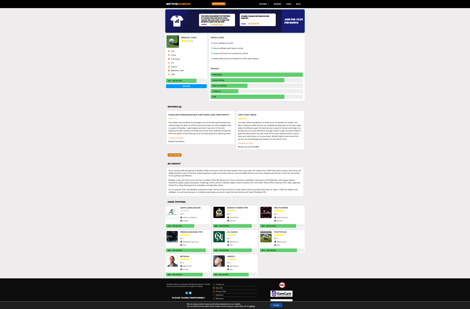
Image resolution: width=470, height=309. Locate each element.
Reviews (277, 4)
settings (252, 306)
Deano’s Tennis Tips (237, 208)
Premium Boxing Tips (191, 232)
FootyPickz (280, 232)
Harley (231, 256)
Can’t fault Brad (247, 115)
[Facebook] (186, 292)
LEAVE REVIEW (218, 4)
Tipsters (263, 4)
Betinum (184, 256)
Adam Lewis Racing (190, 208)
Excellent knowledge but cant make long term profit (198, 115)
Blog (298, 4)
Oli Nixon (232, 232)
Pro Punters (281, 208)
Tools (288, 4)
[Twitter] (190, 292)
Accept (276, 305)
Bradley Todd (188, 37)
